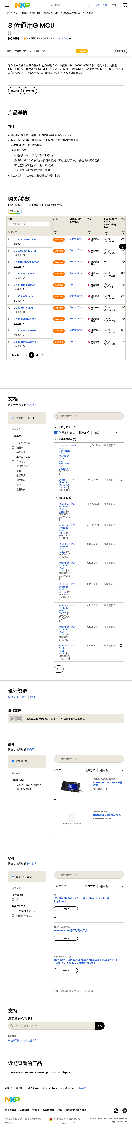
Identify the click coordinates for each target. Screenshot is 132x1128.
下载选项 (65, 909)
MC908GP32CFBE (24, 273)
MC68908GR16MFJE (25, 250)
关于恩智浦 (11, 1109)
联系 (60, 1109)
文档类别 (32, 405)
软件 (32, 697)
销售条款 (28, 1118)
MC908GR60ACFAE (25, 342)
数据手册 (17, 244)
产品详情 (17, 50)
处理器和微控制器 (31, 13)
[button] (115, 5)
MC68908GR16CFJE (25, 239)
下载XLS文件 (15, 211)
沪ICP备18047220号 (66, 1123)
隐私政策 (9, 1118)
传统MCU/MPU (51, 13)
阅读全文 (81, 1088)
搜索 (99, 1025)
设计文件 (13, 697)
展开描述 (12, 232)
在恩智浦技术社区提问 (21, 1040)
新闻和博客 (48, 1109)
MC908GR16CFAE (23, 296)
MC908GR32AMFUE (25, 330)
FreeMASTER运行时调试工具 (71, 930)
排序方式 (84, 432)
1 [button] (31, 355)
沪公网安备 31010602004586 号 (67, 1119)
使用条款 (18, 1118)
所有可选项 (59, 239)
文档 (25, 50)
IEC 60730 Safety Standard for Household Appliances (81, 899)
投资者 (35, 1109)
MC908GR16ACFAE (24, 285)
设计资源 (33, 50)
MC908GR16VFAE (23, 307)
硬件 (24, 697)
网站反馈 (9, 1122)
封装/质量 (121, 51)
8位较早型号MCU (72, 13)
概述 (9, 50)
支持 (44, 50)
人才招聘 (24, 1109)
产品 (15, 13)
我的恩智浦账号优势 (76, 1109)
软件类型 (32, 863)
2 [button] (37, 355)
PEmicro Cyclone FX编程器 (107, 784)
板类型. (31, 749)
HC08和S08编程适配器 (107, 815)
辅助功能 (37, 1118)
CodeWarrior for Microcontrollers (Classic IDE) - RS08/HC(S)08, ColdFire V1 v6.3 (86, 961)
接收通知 (63, 38)
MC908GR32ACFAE (25, 319)
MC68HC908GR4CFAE (26, 262)
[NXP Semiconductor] (22, 5)
